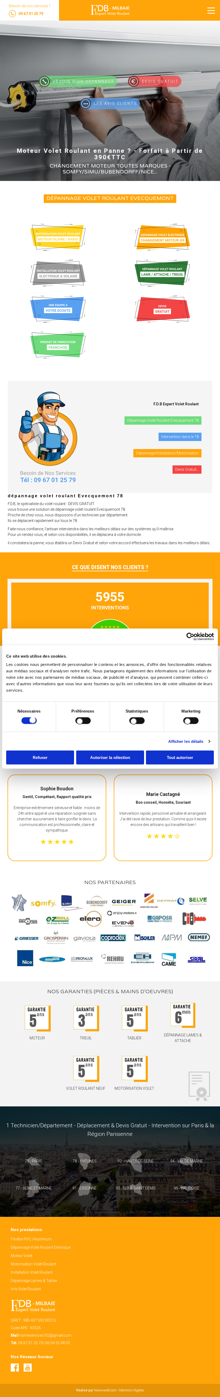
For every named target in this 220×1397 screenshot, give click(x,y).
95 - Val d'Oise (186, 1188)
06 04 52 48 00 (57, 1343)
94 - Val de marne (186, 1161)
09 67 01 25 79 (30, 1343)
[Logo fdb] (110, 10)
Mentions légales (131, 1390)
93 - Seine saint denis (136, 1188)
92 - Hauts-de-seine (136, 1161)
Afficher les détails (186, 741)
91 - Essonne (84, 1188)
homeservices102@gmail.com (45, 1335)
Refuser (40, 757)
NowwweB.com (105, 1390)
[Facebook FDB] (17, 1370)
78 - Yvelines (85, 1161)
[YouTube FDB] (30, 1370)
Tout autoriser (180, 757)
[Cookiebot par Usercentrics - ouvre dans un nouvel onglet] (190, 636)
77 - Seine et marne (34, 1188)
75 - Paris (33, 1161)
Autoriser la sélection (110, 757)
